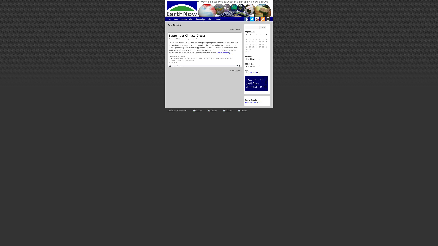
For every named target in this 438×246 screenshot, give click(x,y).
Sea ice (222, 58)
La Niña (202, 58)
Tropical (185, 60)
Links (210, 19)
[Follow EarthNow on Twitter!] (252, 19)
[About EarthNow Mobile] (269, 19)
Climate (175, 58)
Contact (218, 19)
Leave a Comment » (178, 66)
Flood (198, 58)
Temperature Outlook (176, 60)
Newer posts (236, 29)
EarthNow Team (194, 39)
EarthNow (171, 110)
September (228, 58)
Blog (169, 19)
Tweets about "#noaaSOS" (253, 102)
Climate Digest (200, 19)
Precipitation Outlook (212, 58)
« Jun (247, 52)
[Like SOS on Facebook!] (247, 19)
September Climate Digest (187, 35)
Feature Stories (187, 19)
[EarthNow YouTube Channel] (258, 19)
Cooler (190, 58)
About (176, 19)
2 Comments (173, 62)
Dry (194, 58)
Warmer (191, 60)
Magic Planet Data (254, 72)
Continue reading (224, 53)
